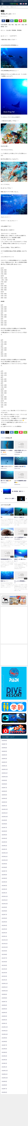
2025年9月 (4, 780)
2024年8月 (4, 823)
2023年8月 (4, 867)
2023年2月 (4, 889)
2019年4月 (4, 1056)
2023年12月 (5, 852)
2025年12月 (5, 769)
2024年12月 (5, 809)
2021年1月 (4, 979)
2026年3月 (4, 758)
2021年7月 (4, 958)
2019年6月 (4, 1048)
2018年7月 (4, 1088)
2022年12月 (5, 896)
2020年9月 (4, 994)
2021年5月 (4, 965)
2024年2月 (4, 845)
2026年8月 (4, 740)
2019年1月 (4, 1067)
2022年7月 (4, 914)
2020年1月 (4, 1023)
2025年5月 (4, 794)
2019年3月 (4, 1059)
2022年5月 (4, 921)
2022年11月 (4, 900)
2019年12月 (5, 1027)
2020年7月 (4, 1001)
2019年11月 (4, 1030)
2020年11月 (4, 987)
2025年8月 (4, 784)
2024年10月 (5, 816)
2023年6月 (4, 874)
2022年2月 (4, 932)
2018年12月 (5, 1070)
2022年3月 (4, 929)
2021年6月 (4, 961)
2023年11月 (4, 856)
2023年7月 (4, 871)
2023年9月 (4, 863)
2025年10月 (5, 776)
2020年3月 (4, 1016)
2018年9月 (4, 1081)
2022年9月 (4, 907)
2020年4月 (4, 1012)
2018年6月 (4, 1092)
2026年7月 (4, 744)
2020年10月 (5, 990)
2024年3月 (4, 842)
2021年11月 (4, 943)
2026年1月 (4, 765)
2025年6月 (4, 791)
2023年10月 (5, 860)
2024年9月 (4, 820)
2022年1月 (4, 936)
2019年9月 (4, 1037)
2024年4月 (4, 838)
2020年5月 (4, 1008)
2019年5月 (4, 1052)
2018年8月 (4, 1085)
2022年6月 (4, 918)
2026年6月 (4, 747)
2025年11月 (4, 773)
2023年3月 (4, 885)
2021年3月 (4, 972)
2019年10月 (5, 1034)
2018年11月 (4, 1074)
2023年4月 (4, 881)
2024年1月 (4, 849)
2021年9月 (4, 950)
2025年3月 (4, 802)
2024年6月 (4, 831)
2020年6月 (4, 1005)
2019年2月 (4, 1063)
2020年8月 (4, 998)
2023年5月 (4, 878)
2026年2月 (4, 762)
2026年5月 (4, 751)
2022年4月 (4, 925)
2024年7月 (4, 827)
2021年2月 (4, 976)
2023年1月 (4, 892)
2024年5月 (4, 834)
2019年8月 (4, 1041)
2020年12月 (5, 983)
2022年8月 (4, 910)
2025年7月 (4, 787)
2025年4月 (4, 798)
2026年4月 (4, 754)
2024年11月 (4, 813)
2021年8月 (4, 954)
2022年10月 (5, 903)
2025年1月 (4, 805)
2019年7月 (4, 1045)
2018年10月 (5, 1077)
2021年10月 (5, 947)
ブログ (2, 10)
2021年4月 (4, 969)
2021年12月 (5, 940)
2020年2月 (4, 1019)
